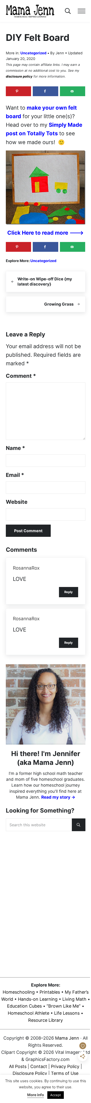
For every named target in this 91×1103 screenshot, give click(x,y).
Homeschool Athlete (28, 1013)
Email (15, 475)
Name (15, 448)
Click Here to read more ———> (45, 233)
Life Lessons (67, 1013)
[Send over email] (72, 91)
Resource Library (45, 1020)
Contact (38, 1066)
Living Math (74, 998)
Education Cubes (24, 1006)
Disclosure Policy (30, 1073)
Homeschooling (19, 991)
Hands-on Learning (38, 998)
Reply (68, 592)
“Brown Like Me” (64, 1006)
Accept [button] (55, 1095)
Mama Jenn (67, 1038)
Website (16, 502)
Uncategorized (33, 53)
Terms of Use (64, 1073)
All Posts (17, 1066)
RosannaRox (26, 568)
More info (35, 1094)
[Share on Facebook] (45, 91)
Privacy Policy (65, 1066)
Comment (21, 376)
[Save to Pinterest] (18, 91)
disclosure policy (19, 76)
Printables (50, 991)
